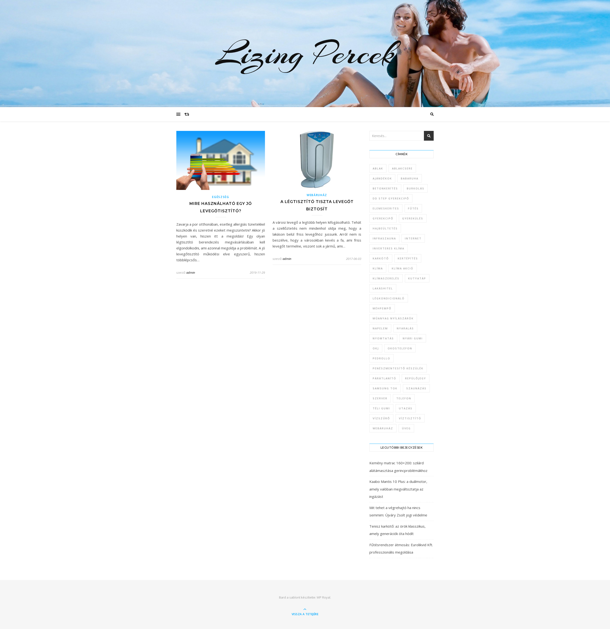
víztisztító (410, 418)
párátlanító (384, 378)
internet (413, 238)
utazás (405, 408)
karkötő (381, 258)
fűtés (413, 208)
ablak (378, 168)
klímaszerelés (386, 278)
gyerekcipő (383, 218)
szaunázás (416, 388)
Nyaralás (405, 328)
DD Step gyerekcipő (391, 198)
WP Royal (323, 597)
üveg (406, 428)
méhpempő (382, 308)
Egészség (220, 197)
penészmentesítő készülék (398, 368)
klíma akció (402, 268)
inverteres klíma (388, 248)
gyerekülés (412, 218)
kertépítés (408, 258)
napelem (380, 328)
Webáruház (317, 195)
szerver (380, 398)
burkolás (415, 188)
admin (190, 272)
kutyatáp (417, 278)
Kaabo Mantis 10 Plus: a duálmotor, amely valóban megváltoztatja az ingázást (398, 489)
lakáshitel (383, 288)
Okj (376, 348)
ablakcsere (402, 168)
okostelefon (400, 348)
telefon (403, 398)
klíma (378, 268)
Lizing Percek (305, 53)
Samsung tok (385, 388)
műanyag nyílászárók (393, 318)
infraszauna (384, 238)
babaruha (409, 178)
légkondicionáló (389, 298)
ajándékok (382, 178)
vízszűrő (381, 418)
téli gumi (381, 408)
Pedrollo (381, 358)
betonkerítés (385, 188)
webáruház (383, 428)
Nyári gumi (413, 338)
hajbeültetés (385, 228)
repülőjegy (415, 378)
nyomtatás (383, 338)
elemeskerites (386, 208)
